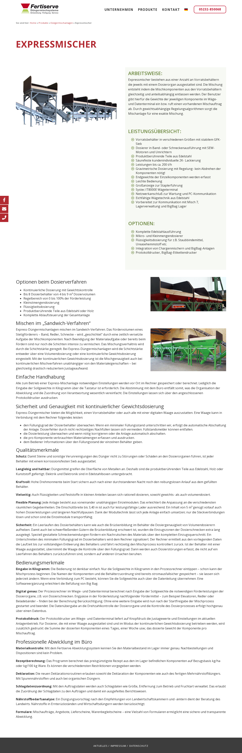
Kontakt (171, 9)
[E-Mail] (4, 209)
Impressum (118, 746)
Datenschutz (138, 746)
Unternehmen (119, 9)
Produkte (147, 9)
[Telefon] (4, 217)
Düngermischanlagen (61, 22)
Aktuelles (100, 746)
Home (33, 22)
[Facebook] (4, 200)
